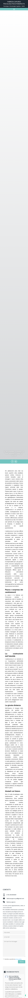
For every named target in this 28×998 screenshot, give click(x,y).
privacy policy (18, 959)
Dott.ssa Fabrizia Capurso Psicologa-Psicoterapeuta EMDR (15, 977)
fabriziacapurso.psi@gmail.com (15, 898)
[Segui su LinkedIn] (15, 461)
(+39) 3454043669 (11, 895)
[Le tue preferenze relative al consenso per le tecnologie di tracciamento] (25, 995)
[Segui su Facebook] (12, 461)
